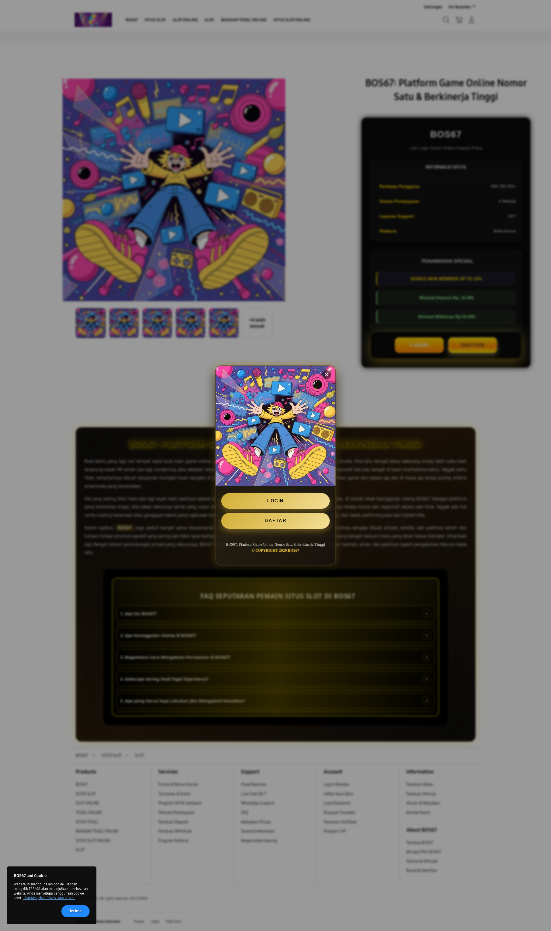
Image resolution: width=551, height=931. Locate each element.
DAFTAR (275, 520)
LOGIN (275, 500)
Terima (75, 911)
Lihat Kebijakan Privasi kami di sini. (49, 898)
